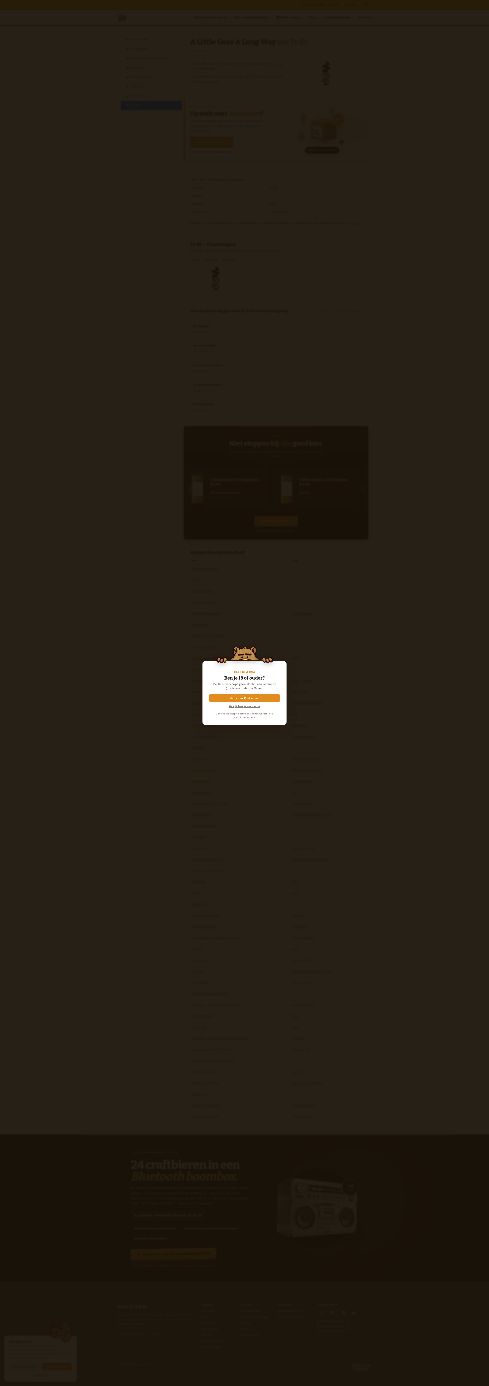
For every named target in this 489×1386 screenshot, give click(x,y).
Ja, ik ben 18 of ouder (244, 698)
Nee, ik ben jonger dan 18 (244, 706)
